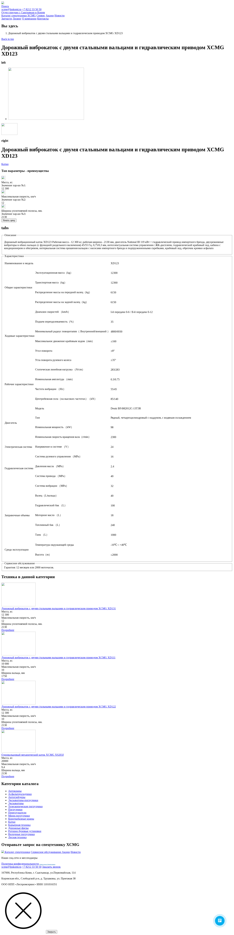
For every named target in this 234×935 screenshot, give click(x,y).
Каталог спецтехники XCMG (18, 15)
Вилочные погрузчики (21, 834)
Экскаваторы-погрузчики (23, 800)
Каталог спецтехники (17, 852)
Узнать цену (9, 220)
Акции (50, 15)
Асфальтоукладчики (20, 794)
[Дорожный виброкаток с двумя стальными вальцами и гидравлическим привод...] (46, 118)
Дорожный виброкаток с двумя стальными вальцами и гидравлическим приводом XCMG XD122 (58, 706)
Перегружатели (17, 812)
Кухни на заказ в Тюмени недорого (47, 864)
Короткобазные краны (21, 818)
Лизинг (17, 18)
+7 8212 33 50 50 (23, 11)
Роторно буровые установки (24, 831)
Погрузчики (15, 809)
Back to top (7, 39)
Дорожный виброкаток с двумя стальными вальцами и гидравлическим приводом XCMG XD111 (58, 657)
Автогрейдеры (16, 797)
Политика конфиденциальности (20, 863)
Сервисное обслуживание (46, 852)
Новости (59, 15)
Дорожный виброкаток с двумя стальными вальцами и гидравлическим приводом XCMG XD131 (58, 608)
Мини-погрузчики (19, 815)
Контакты (43, 18)
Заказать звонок (51, 866)
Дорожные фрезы (18, 828)
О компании (29, 18)
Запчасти (6, 18)
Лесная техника (17, 837)
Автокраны (15, 791)
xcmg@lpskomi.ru (11, 9)
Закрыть (51, 932)
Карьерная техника (19, 824)
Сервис (40, 15)
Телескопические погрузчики (25, 806)
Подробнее (7, 630)
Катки (5, 164)
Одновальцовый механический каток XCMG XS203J (32, 754)
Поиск (5, 6)
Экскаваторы (16, 803)
